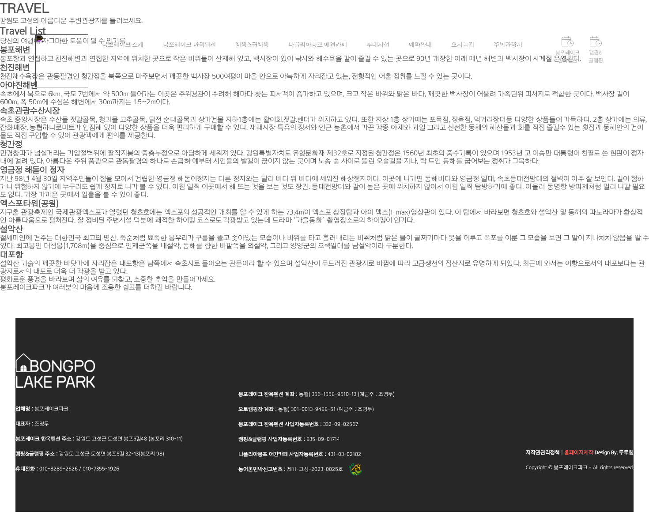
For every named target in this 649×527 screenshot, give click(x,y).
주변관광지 (507, 44)
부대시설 (377, 44)
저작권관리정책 (543, 452)
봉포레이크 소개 (122, 44)
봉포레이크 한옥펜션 (188, 44)
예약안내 (419, 44)
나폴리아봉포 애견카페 (317, 44)
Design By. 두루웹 (599, 452)
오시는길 (462, 44)
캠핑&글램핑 (251, 44)
